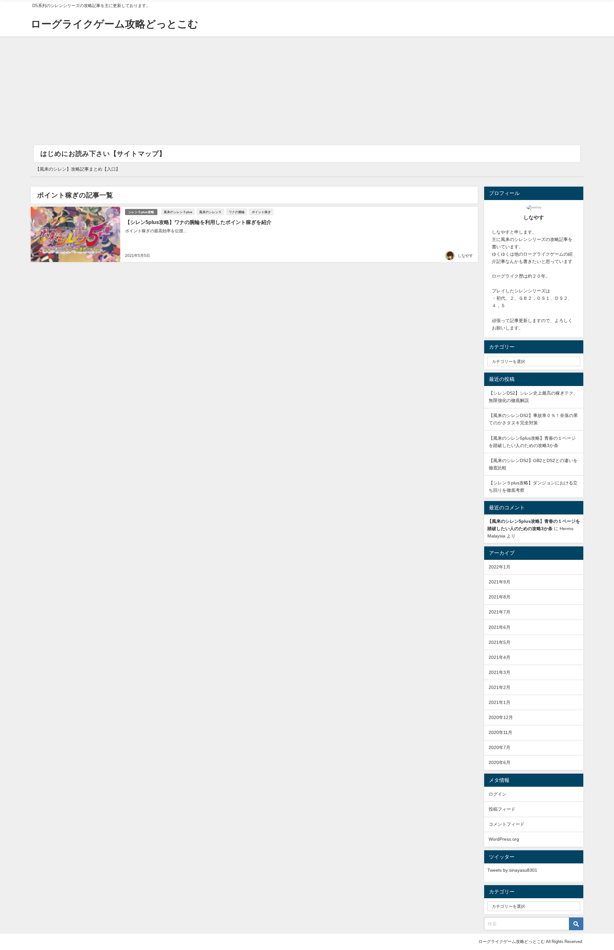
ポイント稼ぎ (261, 211)
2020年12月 (501, 717)
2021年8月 (499, 597)
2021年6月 (499, 627)
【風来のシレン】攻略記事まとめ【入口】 (77, 169)
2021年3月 (499, 672)
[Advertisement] (307, 84)
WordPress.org (504, 839)
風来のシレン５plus (178, 211)
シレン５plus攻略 (141, 212)
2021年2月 (499, 687)
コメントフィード (506, 824)
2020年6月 (499, 762)
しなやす (465, 256)
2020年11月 (500, 732)
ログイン (498, 794)
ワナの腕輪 (237, 211)
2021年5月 (499, 642)
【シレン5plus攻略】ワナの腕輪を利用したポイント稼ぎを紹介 (198, 222)
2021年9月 (499, 582)
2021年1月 (499, 702)
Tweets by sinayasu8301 (512, 870)
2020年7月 (499, 747)
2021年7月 (499, 612)
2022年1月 (499, 567)
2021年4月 (499, 657)
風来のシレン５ (210, 211)
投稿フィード (502, 809)
